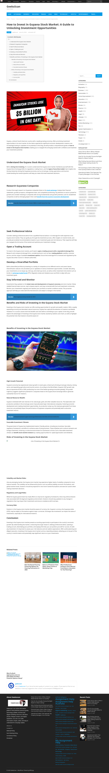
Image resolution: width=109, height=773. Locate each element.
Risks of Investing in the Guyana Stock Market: (23, 69)
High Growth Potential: (18, 62)
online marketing (59, 745)
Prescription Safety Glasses (70, 745)
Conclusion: (13, 80)
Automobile (16, 1)
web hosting (66, 760)
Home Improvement (84, 96)
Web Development (59, 760)
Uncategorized (82, 144)
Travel (79, 1)
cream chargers (63, 708)
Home (9, 1)
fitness (56, 712)
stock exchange (52, 190)
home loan (75, 727)
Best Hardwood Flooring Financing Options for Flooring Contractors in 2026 (32, 567)
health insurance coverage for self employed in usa (65, 719)
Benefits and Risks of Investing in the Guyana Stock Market (26, 57)
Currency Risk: (17, 77)
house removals (58, 729)
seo (56, 749)
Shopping (67, 749)
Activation (81, 84)
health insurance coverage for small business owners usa (66, 724)
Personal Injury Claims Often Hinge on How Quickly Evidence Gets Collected (90, 168)
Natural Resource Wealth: (19, 64)
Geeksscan (22, 686)
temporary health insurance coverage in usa (64, 753)
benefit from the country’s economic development (53, 197)
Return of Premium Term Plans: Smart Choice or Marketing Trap (50, 566)
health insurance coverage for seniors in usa (64, 721)
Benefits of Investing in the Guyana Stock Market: (23, 59)
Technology (55, 1)
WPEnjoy (31, 770)
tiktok (75, 753)
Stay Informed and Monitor (17, 54)
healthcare (63, 715)
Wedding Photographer (60, 762)
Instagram (57, 734)
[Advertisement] (73, 8)
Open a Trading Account (16, 49)
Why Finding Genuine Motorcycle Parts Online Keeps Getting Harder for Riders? (90, 163)
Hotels (80, 141)
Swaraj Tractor (73, 749)
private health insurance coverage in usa (63, 747)
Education (31, 1)
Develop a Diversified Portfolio (18, 52)
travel (64, 755)
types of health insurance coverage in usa (63, 758)
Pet (79, 126)
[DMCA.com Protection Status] (83, 183)
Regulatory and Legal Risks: (20, 74)
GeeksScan (13, 6)
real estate (75, 747)
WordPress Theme (22, 770)
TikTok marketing (58, 755)
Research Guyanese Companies (18, 44)
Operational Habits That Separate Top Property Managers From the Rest (89, 173)
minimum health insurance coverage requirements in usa (66, 737)
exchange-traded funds (19, 273)
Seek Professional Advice (17, 47)
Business (23, 1)
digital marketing (61, 710)
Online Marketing (83, 123)
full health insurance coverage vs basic (66, 712)
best (73, 706)
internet (62, 734)
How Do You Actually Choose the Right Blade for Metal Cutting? (90, 157)
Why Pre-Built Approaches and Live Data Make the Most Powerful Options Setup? (14, 675)
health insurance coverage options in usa (63, 727)
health (57, 715)
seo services (61, 749)
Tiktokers (81, 135)
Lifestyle (63, 1)
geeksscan (15, 32)
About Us (9, 726)
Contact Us (10, 728)
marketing (66, 734)
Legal (43, 1)
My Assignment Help (63, 741)
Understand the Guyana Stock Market (20, 41)
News (48, 1)
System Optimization (84, 129)
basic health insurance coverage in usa (63, 706)
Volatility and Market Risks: (19, 72)
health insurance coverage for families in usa (64, 717)
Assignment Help (64, 699)
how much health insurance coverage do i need (65, 732)
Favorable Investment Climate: (20, 67)
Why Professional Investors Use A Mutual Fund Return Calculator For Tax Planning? (67, 567)
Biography (81, 87)
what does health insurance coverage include (64, 764)
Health (80, 111)
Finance (38, 1)
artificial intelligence (60, 697)
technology (58, 751)
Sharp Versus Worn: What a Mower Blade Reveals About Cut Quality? (89, 152)
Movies (80, 105)
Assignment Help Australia (64, 703)
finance (74, 710)
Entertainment (71, 1)
